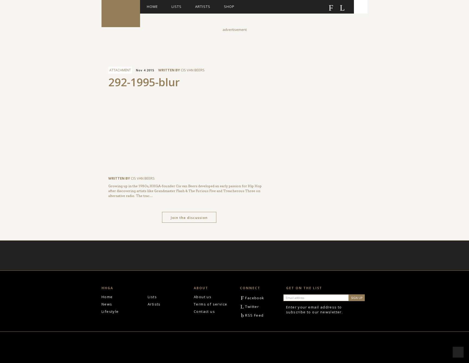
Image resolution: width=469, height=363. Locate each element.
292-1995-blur (144, 82)
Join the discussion (189, 217)
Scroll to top (458, 352)
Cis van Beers (193, 70)
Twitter (249, 306)
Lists (177, 6)
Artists (202, 6)
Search (360, 7)
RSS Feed (252, 315)
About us (202, 296)
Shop (229, 6)
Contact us (204, 311)
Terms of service (210, 304)
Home (152, 6)
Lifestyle (110, 311)
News (107, 304)
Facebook (252, 297)
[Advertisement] (234, 44)
